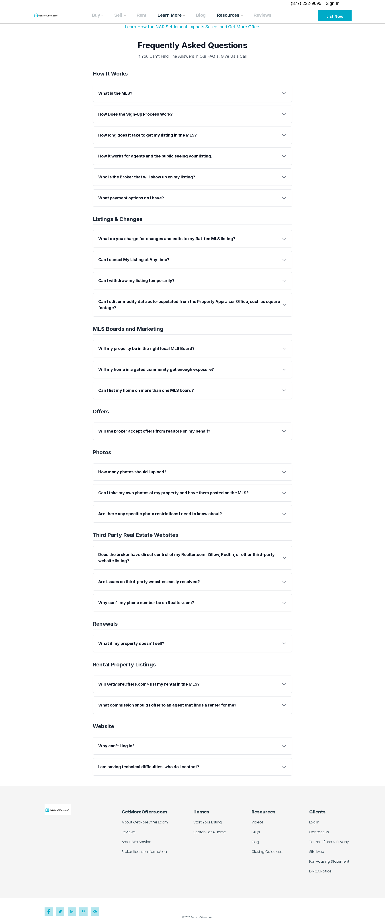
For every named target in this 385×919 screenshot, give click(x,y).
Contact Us (319, 832)
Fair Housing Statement (329, 861)
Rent (141, 15)
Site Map (316, 851)
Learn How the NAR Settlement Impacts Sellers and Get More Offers (192, 26)
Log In (314, 822)
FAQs (256, 832)
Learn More (170, 15)
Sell (118, 15)
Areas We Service (136, 841)
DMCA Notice (320, 871)
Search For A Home (209, 832)
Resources (228, 15)
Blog (201, 15)
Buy (96, 15)
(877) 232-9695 (306, 3)
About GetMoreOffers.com (145, 822)
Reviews (262, 15)
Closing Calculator (268, 851)
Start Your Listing (207, 822)
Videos (258, 822)
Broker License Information (144, 851)
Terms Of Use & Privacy (329, 841)
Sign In (333, 3)
